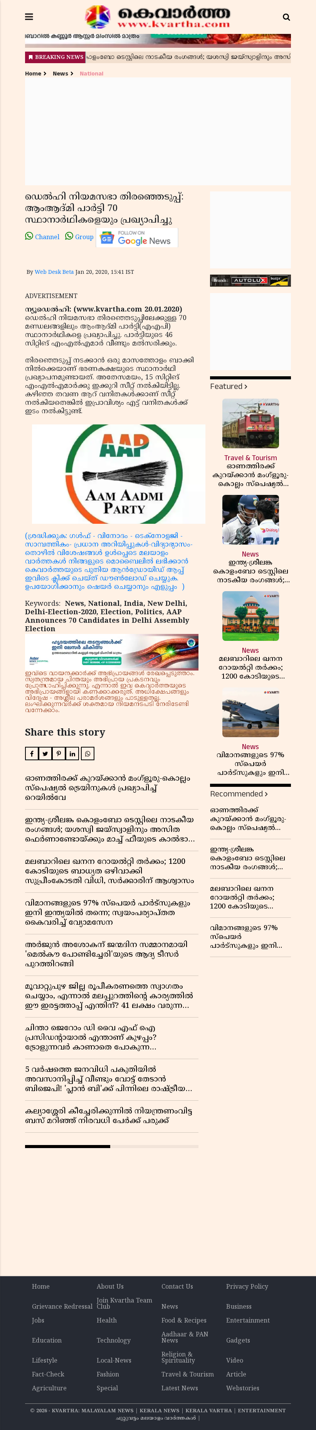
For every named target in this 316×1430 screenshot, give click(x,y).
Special (107, 1389)
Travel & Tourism (187, 1375)
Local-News (114, 1361)
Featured (226, 386)
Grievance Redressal (62, 1307)
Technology (114, 1341)
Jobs (38, 1321)
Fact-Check (48, 1375)
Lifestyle (44, 1361)
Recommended (236, 794)
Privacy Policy (247, 1287)
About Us (110, 1287)
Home (33, 73)
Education (47, 1341)
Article (236, 1375)
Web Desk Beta (54, 272)
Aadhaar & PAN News (184, 1338)
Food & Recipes (184, 1321)
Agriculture (49, 1389)
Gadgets (238, 1341)
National (91, 73)
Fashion (108, 1375)
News (60, 73)
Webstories (242, 1389)
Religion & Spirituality (178, 1358)
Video (234, 1361)
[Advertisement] (158, 131)
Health (107, 1321)
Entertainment (248, 1321)
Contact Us (177, 1287)
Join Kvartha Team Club (124, 1304)
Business (239, 1307)
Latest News (179, 1389)
